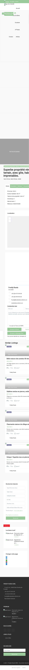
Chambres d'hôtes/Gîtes (9, 166)
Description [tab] (13, 186)
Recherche (15, 518)
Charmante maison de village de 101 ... (19, 534)
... (12, 365)
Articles (18, 36)
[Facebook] (15, 556)
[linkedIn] (9, 630)
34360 (19, 179)
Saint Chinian (14, 179)
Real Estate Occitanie (9, 598)
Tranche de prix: (9, 510)
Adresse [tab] (20, 186)
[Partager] (15, 564)
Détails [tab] (7, 186)
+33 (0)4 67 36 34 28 (16, 293)
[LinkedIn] (15, 563)
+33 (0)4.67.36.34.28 (9, 591)
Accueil (18, 8)
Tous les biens (16, 15)
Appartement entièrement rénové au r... (19, 541)
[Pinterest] (15, 562)
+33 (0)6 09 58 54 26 (16, 296)
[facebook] (5, 630)
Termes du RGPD (19, 325)
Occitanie (17, 22)
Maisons (18, 166)
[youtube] (13, 630)
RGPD (24, 667)
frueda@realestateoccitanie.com (19, 300)
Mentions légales (16, 667)
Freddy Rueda (13, 287)
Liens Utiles (8, 638)
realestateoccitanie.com (17, 303)
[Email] (15, 559)
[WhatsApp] (15, 560)
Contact (11, 36)
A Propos (17, 29)
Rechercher (14, 654)
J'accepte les (16, 325)
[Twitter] (15, 558)
